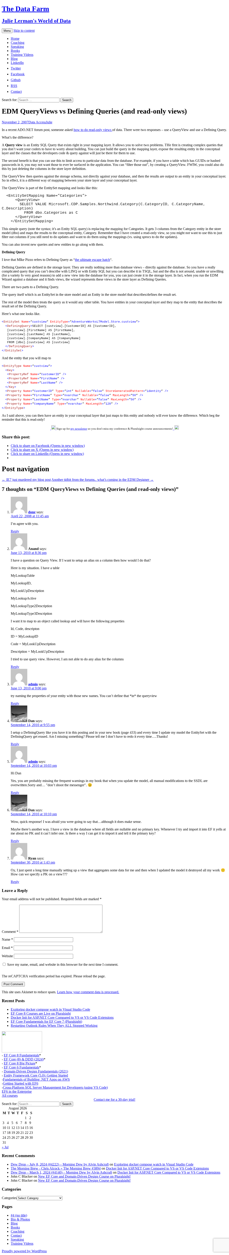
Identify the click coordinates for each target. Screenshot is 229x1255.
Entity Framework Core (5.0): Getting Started (36, 1075)
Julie (49, 122)
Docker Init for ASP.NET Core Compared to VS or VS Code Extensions (62, 1017)
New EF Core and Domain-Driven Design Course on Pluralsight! (84, 1176)
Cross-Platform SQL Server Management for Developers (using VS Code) (55, 1087)
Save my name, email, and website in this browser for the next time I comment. (62, 964)
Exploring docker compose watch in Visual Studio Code (50, 1009)
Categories (9, 1198)
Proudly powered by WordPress (24, 1251)
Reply (15, 531)
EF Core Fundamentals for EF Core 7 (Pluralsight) (46, 1021)
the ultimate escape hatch (92, 260)
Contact (16, 1235)
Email (7, 948)
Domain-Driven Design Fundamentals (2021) (36, 1071)
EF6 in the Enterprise (17, 1091)
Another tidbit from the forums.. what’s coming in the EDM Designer (102, 480)
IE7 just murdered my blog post (26, 480)
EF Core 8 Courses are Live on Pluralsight (41, 1013)
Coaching (17, 42)
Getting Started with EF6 (20, 1083)
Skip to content (24, 30)
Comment (10, 932)
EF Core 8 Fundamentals (21, 1055)
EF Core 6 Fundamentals (21, 1067)
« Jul (5, 1147)
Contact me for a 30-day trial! (114, 1099)
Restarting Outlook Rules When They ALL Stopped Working (54, 1025)
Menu (7, 30)
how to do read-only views (93, 130)
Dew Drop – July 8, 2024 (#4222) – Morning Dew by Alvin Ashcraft (60, 1164)
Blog (14, 59)
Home (15, 38)
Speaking (17, 47)
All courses (10, 1095)
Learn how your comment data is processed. (88, 992)
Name (7, 939)
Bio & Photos (20, 1219)
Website (7, 956)
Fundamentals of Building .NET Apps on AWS (36, 1079)
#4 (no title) (19, 1215)
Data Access (37, 122)
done (32, 512)
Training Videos (22, 55)
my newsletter (78, 428)
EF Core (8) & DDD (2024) (24, 1059)
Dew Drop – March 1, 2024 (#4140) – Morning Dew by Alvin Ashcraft (61, 1172)
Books (15, 51)
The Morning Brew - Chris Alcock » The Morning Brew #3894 (56, 1168)
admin (33, 684)
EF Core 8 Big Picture (19, 1063)
